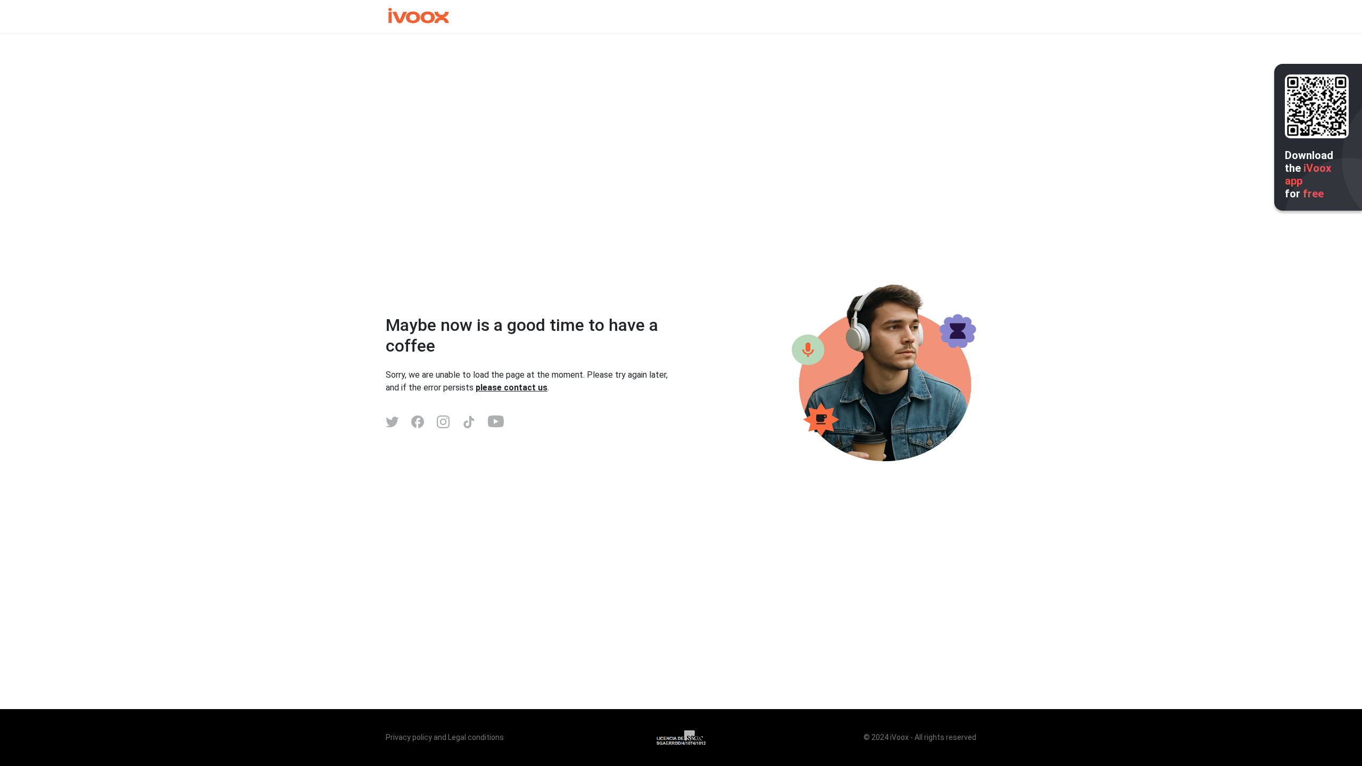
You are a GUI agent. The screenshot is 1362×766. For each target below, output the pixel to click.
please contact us (511, 387)
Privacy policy (409, 737)
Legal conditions (476, 737)
